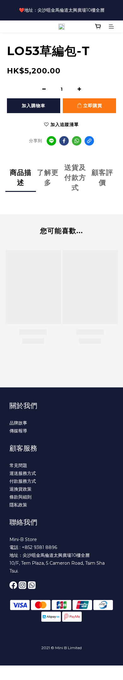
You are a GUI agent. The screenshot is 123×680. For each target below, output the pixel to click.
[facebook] (64, 141)
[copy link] (89, 141)
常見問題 (18, 465)
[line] (51, 141)
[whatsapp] (76, 141)
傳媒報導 (18, 431)
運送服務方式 (22, 473)
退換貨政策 (20, 489)
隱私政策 (18, 505)
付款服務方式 (22, 481)
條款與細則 (20, 497)
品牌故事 (18, 423)
